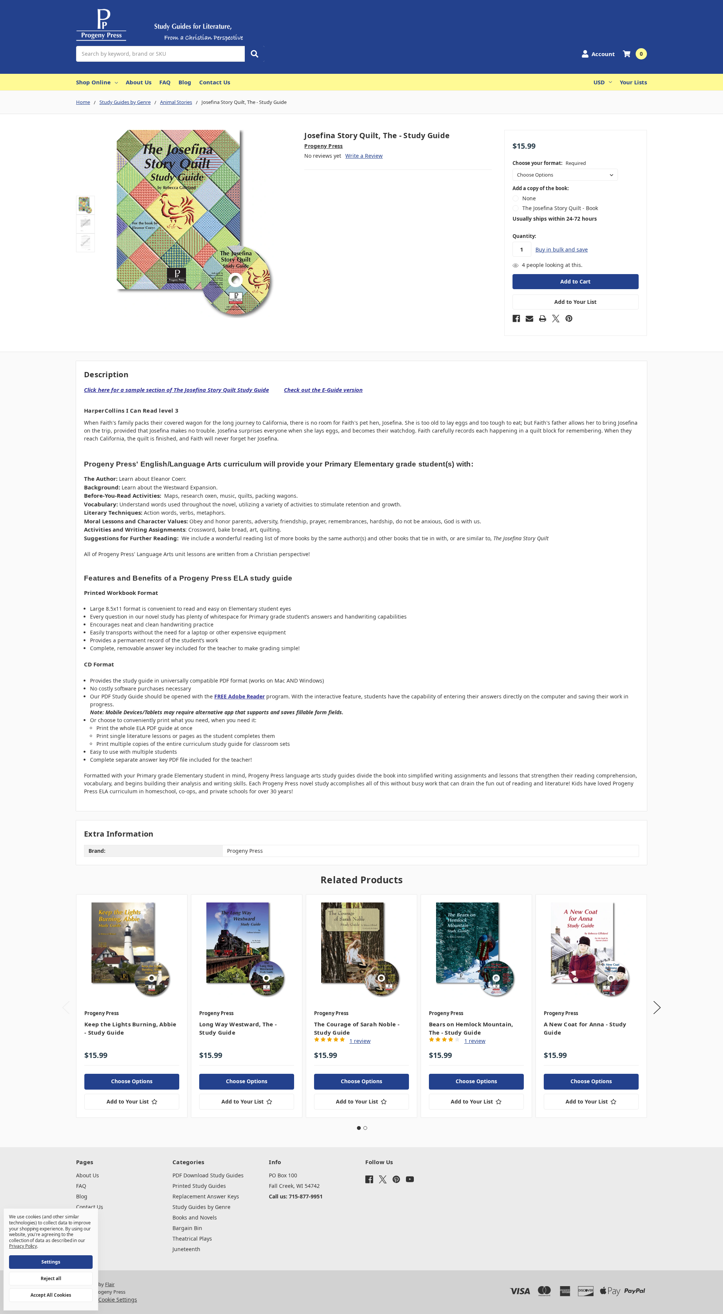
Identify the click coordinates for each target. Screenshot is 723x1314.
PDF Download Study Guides (208, 1175)
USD (599, 82)
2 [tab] (365, 1128)
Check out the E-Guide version (323, 389)
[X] (556, 318)
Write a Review (364, 155)
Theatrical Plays (192, 1238)
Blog (184, 82)
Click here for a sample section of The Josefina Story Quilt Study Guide (176, 389)
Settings (50, 1262)
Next (657, 1007)
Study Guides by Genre (201, 1206)
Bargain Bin (187, 1228)
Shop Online (93, 82)
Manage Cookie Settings (106, 1299)
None (529, 198)
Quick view (132, 950)
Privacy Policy (23, 1246)
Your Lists (633, 82)
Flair (109, 1284)
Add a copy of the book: (541, 188)
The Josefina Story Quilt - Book (560, 208)
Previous (65, 1007)
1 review (360, 1040)
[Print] (542, 318)
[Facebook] (516, 318)
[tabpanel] (131, 1006)
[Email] (529, 318)
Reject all (51, 1278)
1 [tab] (359, 1128)
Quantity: (524, 236)
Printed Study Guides (199, 1185)
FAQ (165, 82)
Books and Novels (194, 1217)
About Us (138, 82)
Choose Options (132, 1081)
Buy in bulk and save (561, 249)
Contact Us (214, 82)
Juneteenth (186, 1249)
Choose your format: (549, 163)
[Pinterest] (569, 318)
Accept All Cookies (51, 1295)
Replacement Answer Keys (205, 1196)
